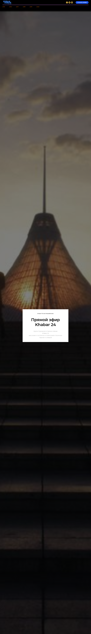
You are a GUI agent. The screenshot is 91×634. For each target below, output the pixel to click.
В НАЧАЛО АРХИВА (82, 2)
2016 (10, 6)
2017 (17, 6)
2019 (31, 6)
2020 (37, 6)
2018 (24, 6)
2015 (3, 6)
